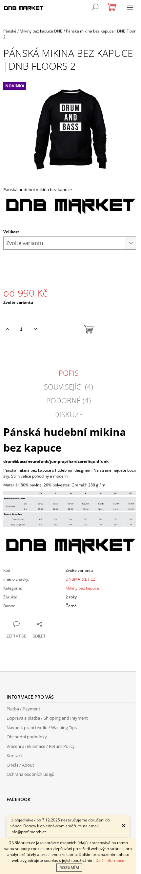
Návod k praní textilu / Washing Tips (42, 727)
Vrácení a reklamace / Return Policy (41, 746)
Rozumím (69, 867)
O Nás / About (20, 765)
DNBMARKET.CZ (80, 579)
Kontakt (14, 755)
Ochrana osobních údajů (30, 774)
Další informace (109, 860)
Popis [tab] (69, 373)
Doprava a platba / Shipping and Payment (47, 718)
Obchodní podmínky (27, 737)
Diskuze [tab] (68, 414)
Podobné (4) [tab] (68, 400)
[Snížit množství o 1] (35, 329)
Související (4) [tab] (68, 387)
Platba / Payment (23, 709)
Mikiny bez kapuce (82, 588)
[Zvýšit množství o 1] (7, 329)
